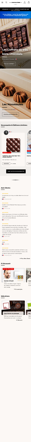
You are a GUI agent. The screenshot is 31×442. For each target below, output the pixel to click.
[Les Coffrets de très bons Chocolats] (15, 44)
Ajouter (6, 163)
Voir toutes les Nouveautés (16, 171)
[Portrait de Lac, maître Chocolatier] (6, 132)
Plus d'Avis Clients (25, 258)
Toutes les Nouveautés (11, 114)
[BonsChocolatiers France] (15, 3)
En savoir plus (18, 289)
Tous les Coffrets (9, 63)
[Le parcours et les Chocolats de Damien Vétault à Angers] (13, 275)
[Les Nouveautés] (15, 94)
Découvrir (19, 320)
